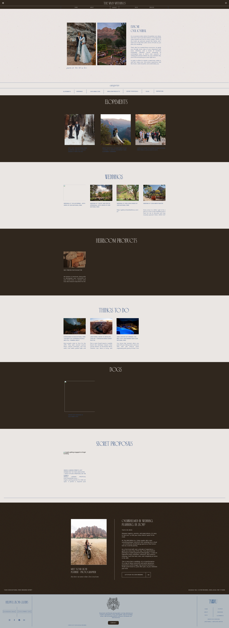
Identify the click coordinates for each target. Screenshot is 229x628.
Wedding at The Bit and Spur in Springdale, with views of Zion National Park (100, 205)
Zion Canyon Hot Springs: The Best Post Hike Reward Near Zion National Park (127, 338)
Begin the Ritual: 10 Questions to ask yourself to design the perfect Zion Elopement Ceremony (115, 149)
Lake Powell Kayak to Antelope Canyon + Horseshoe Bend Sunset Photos (101, 338)
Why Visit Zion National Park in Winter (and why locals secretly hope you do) (77, 149)
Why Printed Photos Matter (73, 270)
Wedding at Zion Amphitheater (153, 203)
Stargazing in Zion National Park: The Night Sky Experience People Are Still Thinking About (75, 338)
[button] (152, 7)
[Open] (3, 3)
